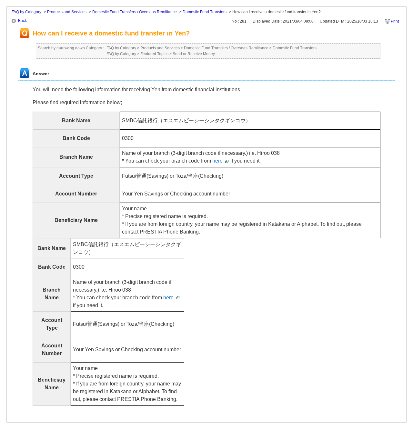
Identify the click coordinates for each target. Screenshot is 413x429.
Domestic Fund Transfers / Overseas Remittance (134, 12)
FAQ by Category (26, 12)
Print (395, 21)
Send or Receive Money (194, 54)
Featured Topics (154, 54)
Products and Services (66, 12)
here (217, 161)
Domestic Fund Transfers (205, 12)
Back (22, 20)
